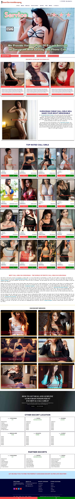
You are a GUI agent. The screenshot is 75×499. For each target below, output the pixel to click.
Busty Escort (40, 489)
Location (26, 496)
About (23, 5)
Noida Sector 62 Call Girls (55, 465)
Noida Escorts (28, 421)
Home (18, 5)
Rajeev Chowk (53, 491)
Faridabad (52, 489)
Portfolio (20, 496)
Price (23, 496)
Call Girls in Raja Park (29, 461)
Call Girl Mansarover (29, 462)
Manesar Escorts (4, 421)
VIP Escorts (40, 491)
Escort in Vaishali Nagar (30, 465)
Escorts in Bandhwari (4, 425)
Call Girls (39, 486)
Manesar (52, 483)
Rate (46, 5)
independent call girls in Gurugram (21, 279)
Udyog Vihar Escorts (4, 424)
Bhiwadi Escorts (3, 428)
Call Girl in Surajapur (54, 461)
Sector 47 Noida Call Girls (55, 466)
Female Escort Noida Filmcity (56, 462)
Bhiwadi (27, 424)
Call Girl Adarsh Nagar (29, 464)
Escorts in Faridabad (4, 462)
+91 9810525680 (62, 1)
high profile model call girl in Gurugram (61, 287)
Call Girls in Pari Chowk (55, 460)
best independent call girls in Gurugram (47, 115)
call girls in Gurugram (5, 280)
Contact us (56, 5)
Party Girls (40, 488)
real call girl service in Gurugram (10, 296)
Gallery (42, 5)
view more (28, 333)
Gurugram (3, 460)
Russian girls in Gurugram (30, 285)
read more (12, 94)
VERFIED (3, 171)
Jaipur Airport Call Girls (30, 466)
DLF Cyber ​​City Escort (4, 429)
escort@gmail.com (69, 1)
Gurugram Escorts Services (48, 496)
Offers (51, 5)
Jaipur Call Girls (28, 458)
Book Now (33, 406)
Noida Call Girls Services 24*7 (56, 458)
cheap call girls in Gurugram (64, 122)
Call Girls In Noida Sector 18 (55, 464)
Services (28, 5)
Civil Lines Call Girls (29, 460)
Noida (52, 488)
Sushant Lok (53, 421)
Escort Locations (35, 5)
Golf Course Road (4, 464)
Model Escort (40, 483)
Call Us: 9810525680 (40, 406)
